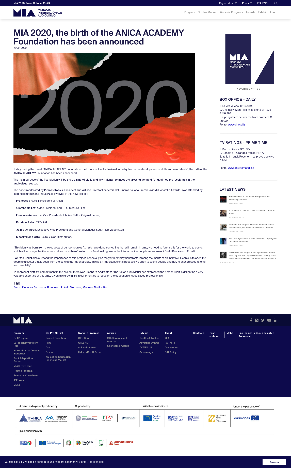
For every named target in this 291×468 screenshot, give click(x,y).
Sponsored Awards (118, 345)
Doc (48, 347)
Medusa (88, 287)
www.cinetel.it (236, 124)
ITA (259, 3)
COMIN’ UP (145, 347)
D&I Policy (170, 352)
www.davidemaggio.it (241, 168)
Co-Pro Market (207, 12)
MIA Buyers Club (22, 366)
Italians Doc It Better (90, 352)
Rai (105, 287)
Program (189, 12)
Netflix (98, 287)
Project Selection (56, 338)
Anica (17, 287)
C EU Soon (84, 338)
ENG (265, 3)
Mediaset (75, 287)
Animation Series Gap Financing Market (58, 358)
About (274, 12)
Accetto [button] (274, 462)
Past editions (214, 335)
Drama (49, 352)
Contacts (198, 333)
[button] (276, 3)
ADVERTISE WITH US (248, 89)
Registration (226, 3)
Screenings (146, 352)
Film (48, 342)
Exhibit (262, 12)
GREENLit (83, 342)
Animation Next (87, 347)
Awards (250, 12)
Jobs (230, 333)
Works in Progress (231, 12)
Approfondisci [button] (96, 461)
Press (245, 3)
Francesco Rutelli (58, 287)
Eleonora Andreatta (34, 287)
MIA (167, 338)
